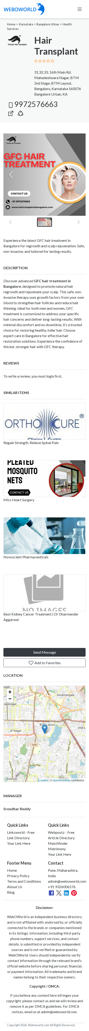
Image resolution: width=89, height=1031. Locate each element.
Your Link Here (18, 843)
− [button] (9, 699)
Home (11, 24)
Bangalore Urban (48, 24)
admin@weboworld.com (67, 881)
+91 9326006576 (62, 886)
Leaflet (44, 780)
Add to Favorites (47, 663)
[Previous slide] (10, 174)
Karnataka (26, 24)
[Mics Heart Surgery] (44, 478)
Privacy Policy (18, 876)
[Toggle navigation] (79, 9)
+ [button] (9, 692)
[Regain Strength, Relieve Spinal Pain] (44, 421)
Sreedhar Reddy (17, 809)
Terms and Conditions (24, 881)
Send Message (44, 652)
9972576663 (36, 104)
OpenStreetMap (61, 780)
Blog (11, 892)
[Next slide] (78, 174)
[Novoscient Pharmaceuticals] (44, 535)
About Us (14, 886)
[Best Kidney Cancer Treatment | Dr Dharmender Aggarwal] (44, 593)
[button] (20, 112)
